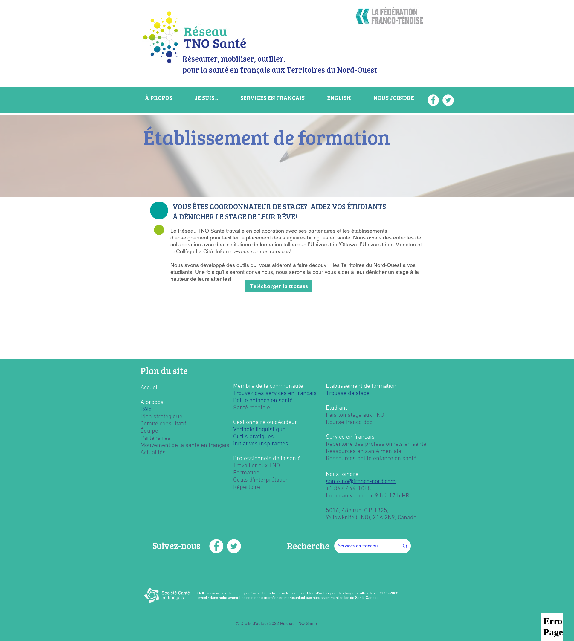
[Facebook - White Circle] (216, 546)
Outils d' (243, 480)
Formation (246, 473)
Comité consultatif (163, 424)
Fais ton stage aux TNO (355, 415)
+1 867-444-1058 (348, 488)
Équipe (149, 431)
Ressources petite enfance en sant (369, 458)
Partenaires (155, 438)
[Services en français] (405, 546)
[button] (278, 286)
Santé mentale (251, 407)
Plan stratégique (161, 416)
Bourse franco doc (349, 422)
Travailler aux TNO (256, 465)
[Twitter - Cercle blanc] (234, 546)
